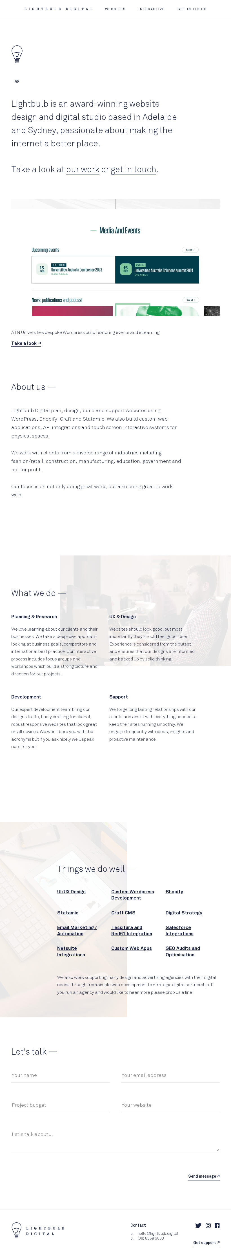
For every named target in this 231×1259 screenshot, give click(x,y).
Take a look (24, 343)
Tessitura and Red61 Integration (131, 930)
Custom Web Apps (131, 948)
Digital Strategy (184, 913)
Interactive (152, 9)
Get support (204, 1242)
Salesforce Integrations (180, 930)
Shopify (174, 892)
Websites (115, 9)
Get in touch (192, 9)
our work (82, 169)
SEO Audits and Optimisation (183, 951)
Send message (202, 1176)
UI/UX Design (71, 892)
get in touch (133, 169)
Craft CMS (123, 913)
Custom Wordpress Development (132, 895)
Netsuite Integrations (71, 951)
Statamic (67, 913)
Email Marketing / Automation (77, 930)
